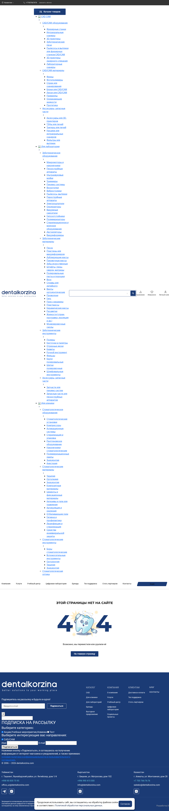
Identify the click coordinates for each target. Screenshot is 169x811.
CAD (88, 693)
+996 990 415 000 (86, 780)
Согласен (125, 803)
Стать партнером (109, 584)
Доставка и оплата (136, 693)
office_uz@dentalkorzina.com (15, 785)
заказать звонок (45, 3)
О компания (112, 693)
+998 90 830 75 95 (10, 780)
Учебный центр (33, 584)
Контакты (127, 584)
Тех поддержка (90, 584)
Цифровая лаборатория (56, 584)
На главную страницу (84, 654)
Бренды (75, 584)
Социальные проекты (112, 715)
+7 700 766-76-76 (142, 780)
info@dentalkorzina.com (89, 785)
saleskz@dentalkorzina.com (147, 785)
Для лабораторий (94, 702)
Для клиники (91, 697)
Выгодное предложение (92, 713)
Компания (6, 584)
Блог (151, 687)
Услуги (19, 584)
